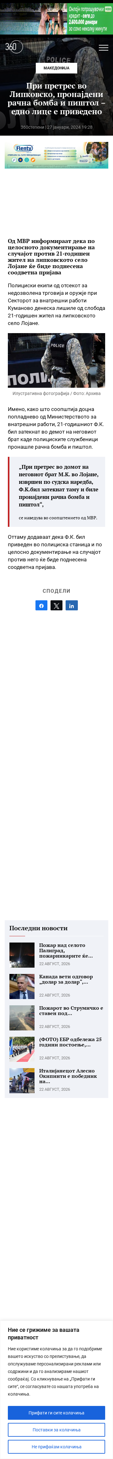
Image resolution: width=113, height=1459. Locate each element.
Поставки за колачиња (57, 1429)
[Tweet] (56, 605)
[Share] (41, 605)
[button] (103, 48)
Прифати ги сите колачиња (56, 1412)
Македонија (56, 68)
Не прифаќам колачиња (57, 1446)
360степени (32, 127)
